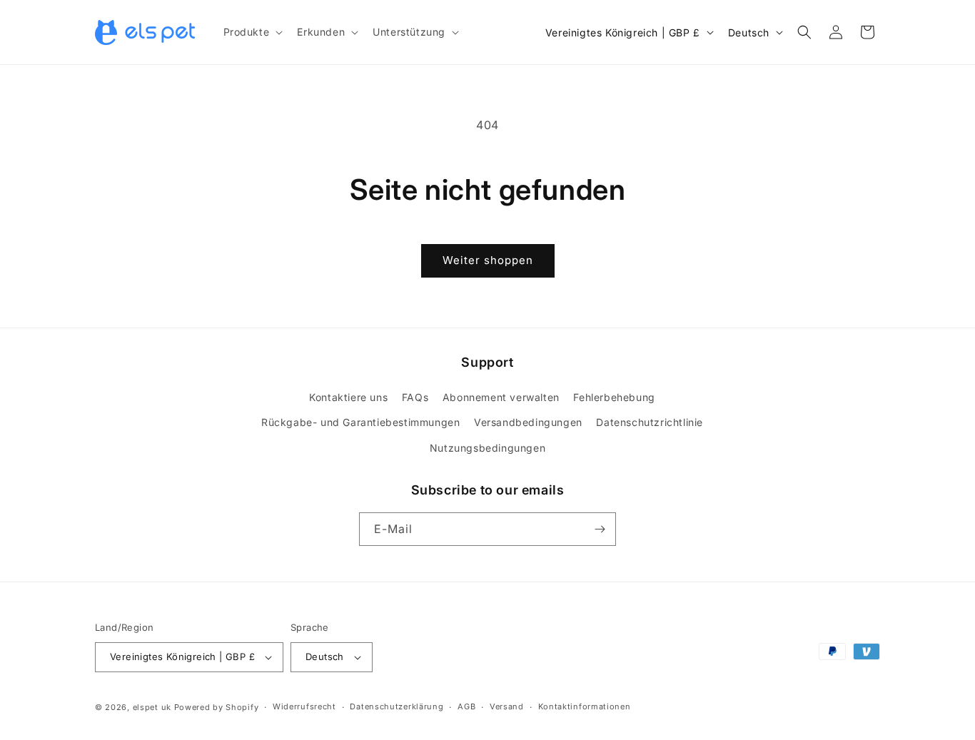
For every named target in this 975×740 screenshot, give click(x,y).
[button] (252, 32)
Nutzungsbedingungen (487, 448)
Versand (507, 706)
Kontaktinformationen (584, 706)
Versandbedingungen (528, 422)
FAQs (415, 397)
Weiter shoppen (488, 260)
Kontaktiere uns (348, 397)
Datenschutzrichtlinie (649, 422)
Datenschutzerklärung (396, 706)
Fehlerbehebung (614, 397)
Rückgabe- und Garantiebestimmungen (360, 422)
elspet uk (152, 707)
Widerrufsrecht (304, 706)
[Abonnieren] (599, 529)
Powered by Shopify (216, 707)
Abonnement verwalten (501, 397)
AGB (466, 706)
